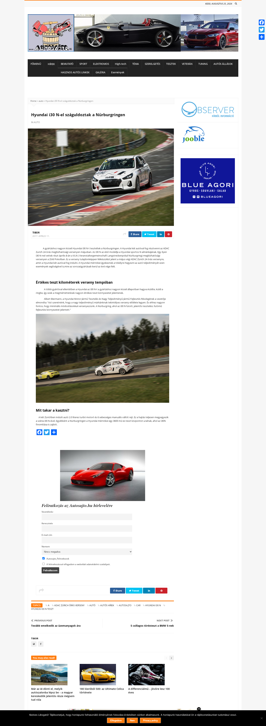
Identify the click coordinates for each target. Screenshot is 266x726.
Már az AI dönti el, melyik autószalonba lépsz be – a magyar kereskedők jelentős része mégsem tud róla (52, 694)
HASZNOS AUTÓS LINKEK (75, 72)
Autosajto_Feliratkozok (57, 558)
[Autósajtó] (133, 33)
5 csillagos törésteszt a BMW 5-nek (152, 625)
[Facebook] (261, 22)
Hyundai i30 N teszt (42, 609)
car (138, 605)
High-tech (120, 64)
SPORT (83, 64)
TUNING (203, 64)
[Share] (261, 37)
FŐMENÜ (36, 64)
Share (135, 234)
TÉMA (135, 64)
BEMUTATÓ (67, 64)
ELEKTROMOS (101, 64)
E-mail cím (47, 534)
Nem (132, 720)
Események (117, 72)
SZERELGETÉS (152, 64)
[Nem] (261, 718)
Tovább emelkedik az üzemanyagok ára (56, 625)
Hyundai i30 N (153, 605)
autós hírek (107, 605)
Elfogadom (116, 720)
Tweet (150, 234)
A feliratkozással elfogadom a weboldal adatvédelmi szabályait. (78, 564)
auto (41, 100)
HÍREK (51, 64)
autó (92, 605)
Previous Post (43, 620)
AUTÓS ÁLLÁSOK (223, 64)
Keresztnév (47, 523)
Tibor (35, 232)
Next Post (163, 620)
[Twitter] (261, 29)
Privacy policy (150, 720)
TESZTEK (171, 64)
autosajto (125, 605)
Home (33, 100)
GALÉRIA (100, 72)
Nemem (46, 546)
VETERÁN (187, 64)
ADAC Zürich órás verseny (69, 605)
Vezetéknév (47, 511)
